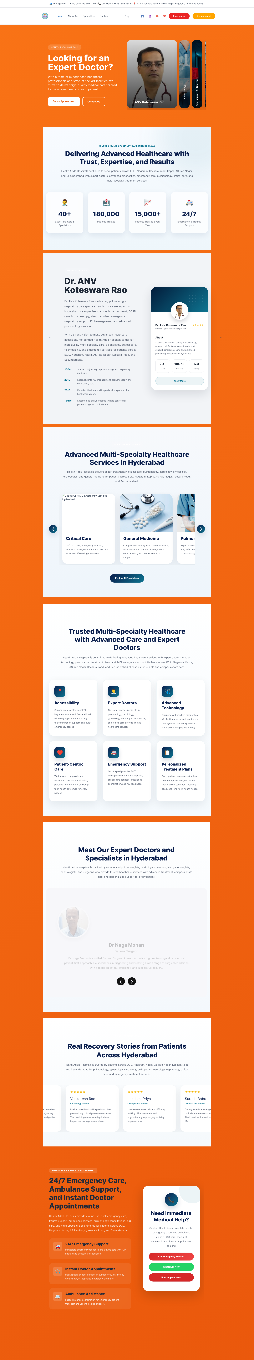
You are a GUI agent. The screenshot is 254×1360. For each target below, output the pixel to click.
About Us (73, 16)
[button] (179, 16)
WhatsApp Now (171, 1266)
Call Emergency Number (171, 1256)
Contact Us (93, 101)
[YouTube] (157, 16)
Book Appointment (171, 1277)
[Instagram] (149, 16)
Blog (127, 16)
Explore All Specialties (127, 578)
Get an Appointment (64, 101)
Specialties (89, 16)
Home (59, 16)
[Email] (164, 16)
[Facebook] (142, 16)
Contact (104, 16)
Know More (180, 380)
